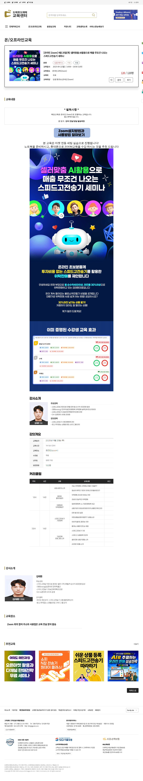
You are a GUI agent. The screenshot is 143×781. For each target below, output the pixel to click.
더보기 (136, 644)
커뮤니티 (67, 26)
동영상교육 (51, 26)
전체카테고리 (14, 26)
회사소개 (7, 710)
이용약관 (14, 710)
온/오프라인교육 (35, 26)
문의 (119, 79)
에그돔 (31, 2)
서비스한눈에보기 (96, 26)
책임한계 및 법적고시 (64, 710)
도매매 (16, 2)
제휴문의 (97, 710)
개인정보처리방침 (24, 710)
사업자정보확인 (71, 730)
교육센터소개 (82, 26)
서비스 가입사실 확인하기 (64, 753)
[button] (137, 14)
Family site (130, 710)
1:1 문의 (136, 2)
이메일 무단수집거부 (79, 710)
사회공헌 (90, 710)
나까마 (23, 2)
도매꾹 (8, 2)
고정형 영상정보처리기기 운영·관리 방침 (44, 710)
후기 (129, 79)
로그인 (130, 2)
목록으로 (132, 690)
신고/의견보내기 (10, 730)
